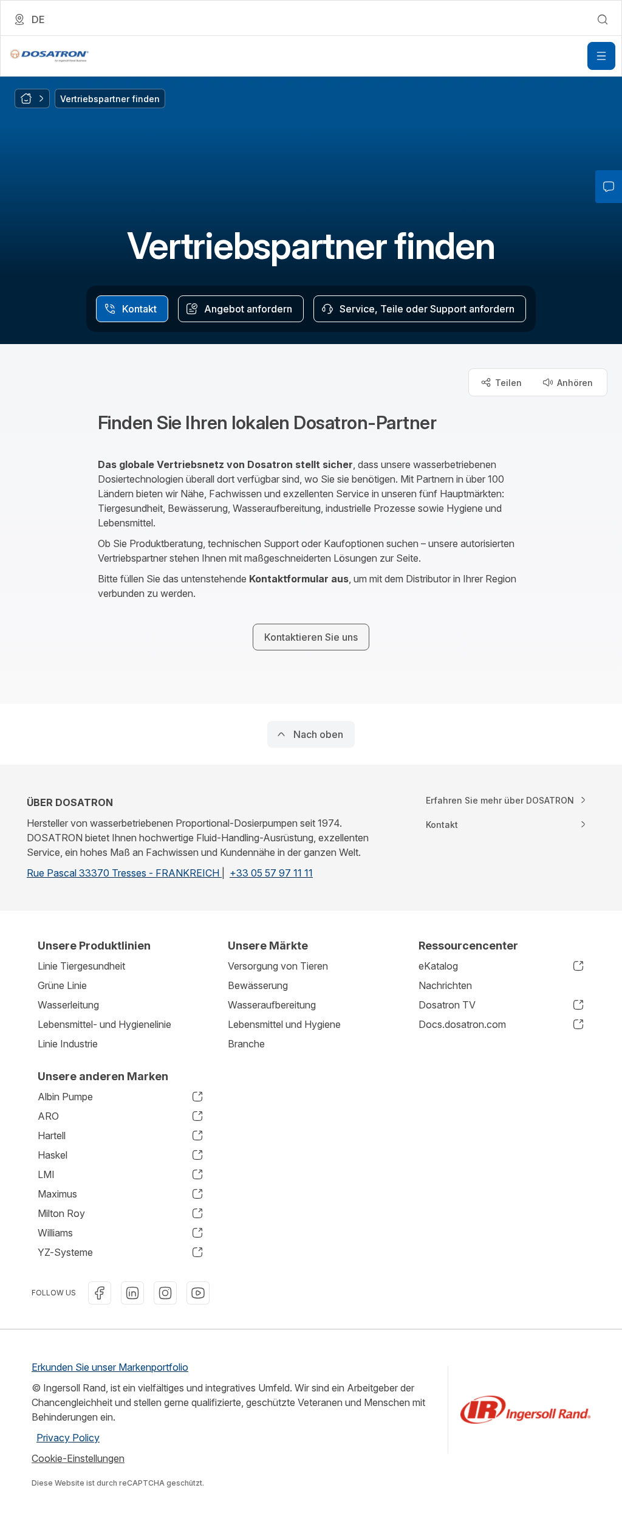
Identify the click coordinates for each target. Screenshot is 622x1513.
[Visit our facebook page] (99, 1292)
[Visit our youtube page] (198, 1292)
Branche (246, 1044)
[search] (603, 19)
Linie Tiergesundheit (81, 966)
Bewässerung (258, 985)
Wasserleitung (68, 1005)
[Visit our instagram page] (165, 1292)
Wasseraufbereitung (272, 1005)
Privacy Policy (68, 1438)
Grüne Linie (62, 985)
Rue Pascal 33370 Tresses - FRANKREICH (124, 873)
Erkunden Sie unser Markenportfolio (110, 1367)
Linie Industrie (68, 1044)
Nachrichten (445, 985)
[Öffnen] (601, 56)
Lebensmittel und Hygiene (284, 1024)
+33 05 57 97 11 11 (271, 873)
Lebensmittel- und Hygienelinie (104, 1024)
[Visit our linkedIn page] (132, 1292)
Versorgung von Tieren (278, 966)
